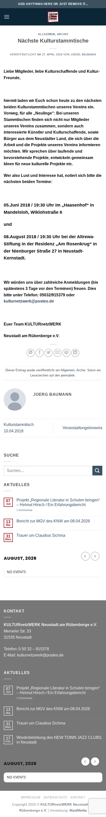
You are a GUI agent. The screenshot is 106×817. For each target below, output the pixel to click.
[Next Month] (95, 556)
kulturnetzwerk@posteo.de (29, 301)
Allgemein (46, 34)
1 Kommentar (35, 510)
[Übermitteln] (97, 470)
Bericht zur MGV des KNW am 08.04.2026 (53, 521)
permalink (68, 375)
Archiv (62, 34)
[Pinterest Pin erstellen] (66, 353)
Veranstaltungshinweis (82, 428)
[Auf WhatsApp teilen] (31, 353)
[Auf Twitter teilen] (48, 353)
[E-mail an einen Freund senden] (57, 353)
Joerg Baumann (83, 54)
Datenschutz (55, 797)
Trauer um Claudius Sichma (41, 535)
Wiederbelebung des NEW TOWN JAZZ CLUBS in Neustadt (59, 739)
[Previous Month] (85, 556)
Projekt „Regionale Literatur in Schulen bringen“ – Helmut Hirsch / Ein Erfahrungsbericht (58, 502)
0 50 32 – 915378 (33, 649)
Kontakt (78, 797)
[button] (7, 17)
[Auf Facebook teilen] (39, 353)
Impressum (30, 797)
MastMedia (78, 810)
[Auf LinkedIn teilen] (75, 353)
